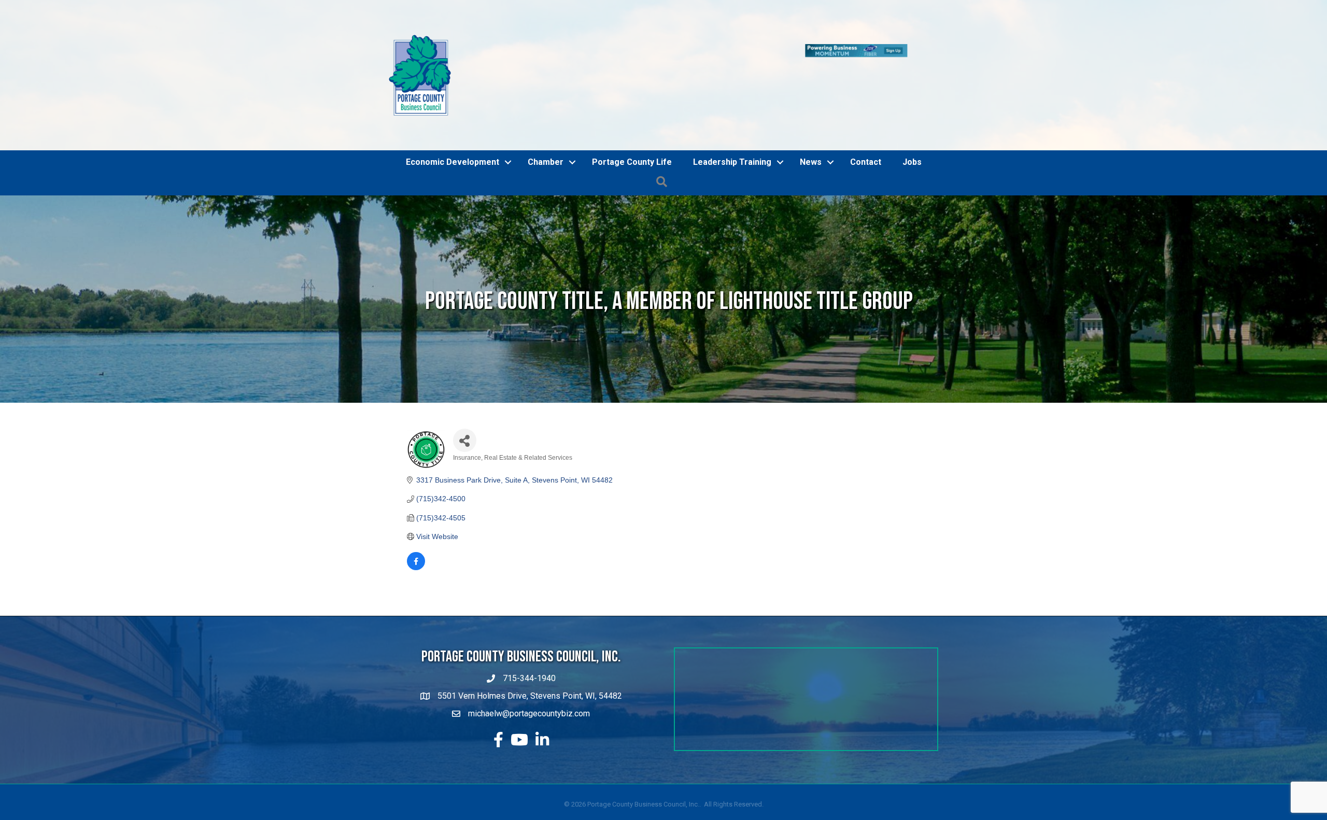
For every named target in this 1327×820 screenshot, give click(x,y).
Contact (865, 103)
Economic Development (452, 103)
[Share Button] (464, 381)
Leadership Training (732, 103)
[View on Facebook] (416, 509)
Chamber (545, 103)
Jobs (912, 103)
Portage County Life (632, 103)
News (811, 103)
